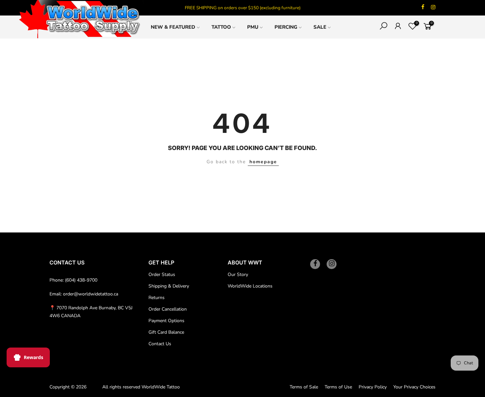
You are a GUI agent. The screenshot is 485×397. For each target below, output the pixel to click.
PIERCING (286, 27)
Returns (156, 297)
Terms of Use (338, 387)
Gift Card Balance (166, 332)
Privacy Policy (373, 387)
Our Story (238, 274)
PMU (252, 27)
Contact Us (159, 344)
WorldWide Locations (250, 286)
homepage (263, 162)
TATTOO (221, 27)
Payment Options (166, 321)
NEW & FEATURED (173, 27)
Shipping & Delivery (168, 286)
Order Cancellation (167, 309)
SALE (319, 27)
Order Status (161, 274)
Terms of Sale (304, 387)
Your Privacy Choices (414, 387)
